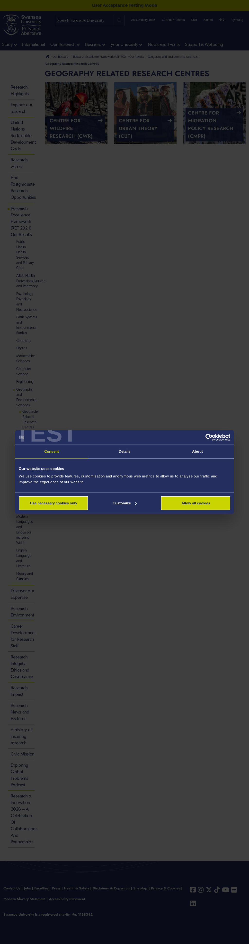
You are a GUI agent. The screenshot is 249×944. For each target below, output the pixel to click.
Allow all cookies (195, 503)
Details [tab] (125, 451)
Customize (122, 503)
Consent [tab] (51, 451)
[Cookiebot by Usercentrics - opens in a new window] (209, 437)
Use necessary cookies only (53, 503)
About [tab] (197, 451)
